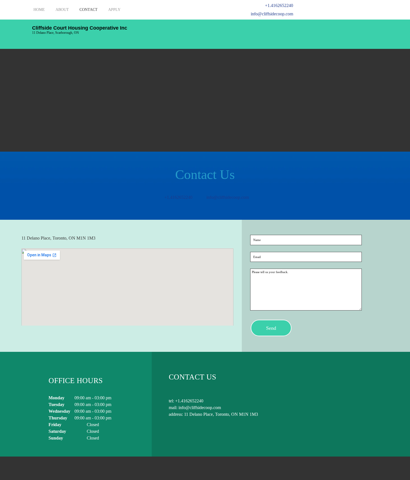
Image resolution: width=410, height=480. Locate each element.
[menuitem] (39, 13)
